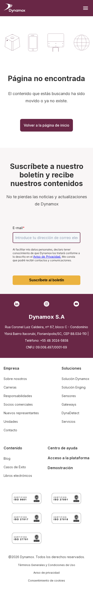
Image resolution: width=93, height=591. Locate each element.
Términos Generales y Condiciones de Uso (46, 565)
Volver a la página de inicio (46, 125)
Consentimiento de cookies (46, 580)
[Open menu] (85, 8)
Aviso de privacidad (46, 572)
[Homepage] (14, 8)
